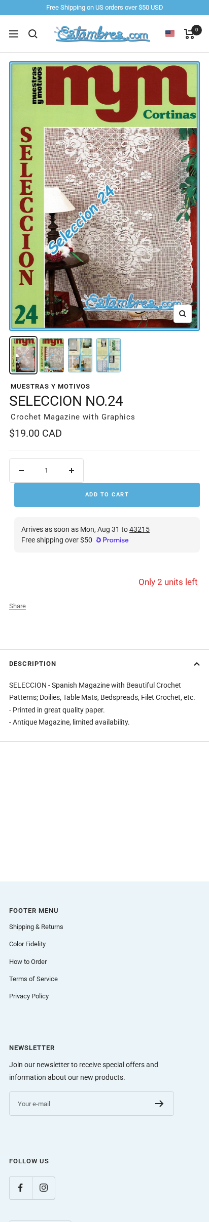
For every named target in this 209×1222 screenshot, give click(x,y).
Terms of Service (33, 979)
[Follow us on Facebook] (20, 1187)
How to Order (28, 961)
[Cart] (189, 34)
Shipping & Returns (36, 927)
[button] (174, 33)
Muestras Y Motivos (50, 386)
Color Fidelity (27, 944)
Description (32, 663)
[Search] (33, 33)
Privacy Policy (29, 996)
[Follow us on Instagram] (43, 1187)
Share (17, 606)
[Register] (159, 1103)
